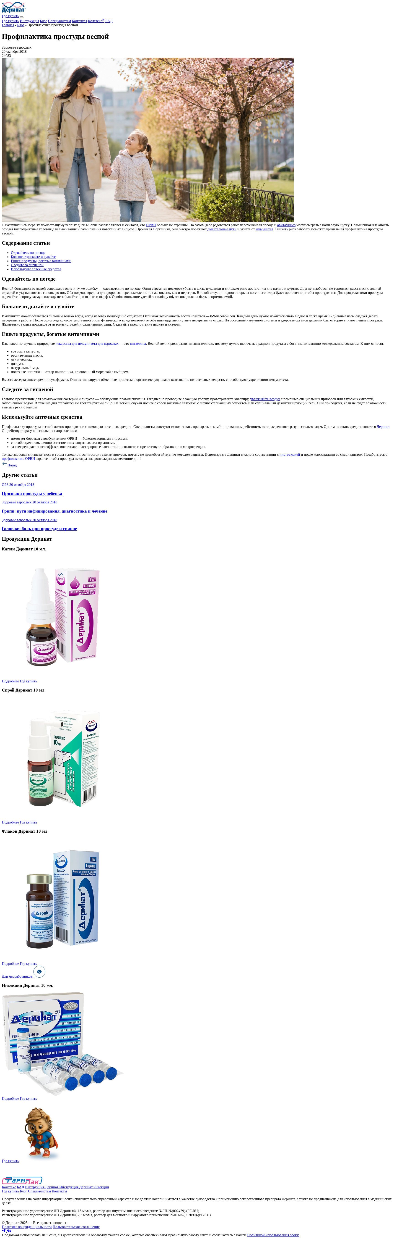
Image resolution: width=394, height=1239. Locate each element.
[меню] (21, 17)
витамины (138, 343)
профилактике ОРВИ (18, 458)
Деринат (383, 427)
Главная (8, 25)
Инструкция (29, 21)
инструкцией (290, 454)
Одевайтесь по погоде (28, 253)
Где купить (10, 16)
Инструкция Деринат (42, 1187)
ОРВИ (151, 225)
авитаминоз (286, 225)
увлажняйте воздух (265, 399)
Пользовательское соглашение (76, 1227)
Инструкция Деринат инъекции (84, 1187)
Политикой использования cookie (273, 1235)
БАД (109, 21)
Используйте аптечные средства (36, 269)
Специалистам (59, 21)
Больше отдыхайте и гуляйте (33, 257)
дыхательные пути (221, 229)
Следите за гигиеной (27, 265)
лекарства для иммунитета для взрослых (87, 343)
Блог (43, 21)
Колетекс (96, 21)
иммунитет (264, 229)
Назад (12, 465)
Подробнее (10, 681)
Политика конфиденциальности (27, 1227)
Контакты (79, 21)
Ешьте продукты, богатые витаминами (41, 261)
